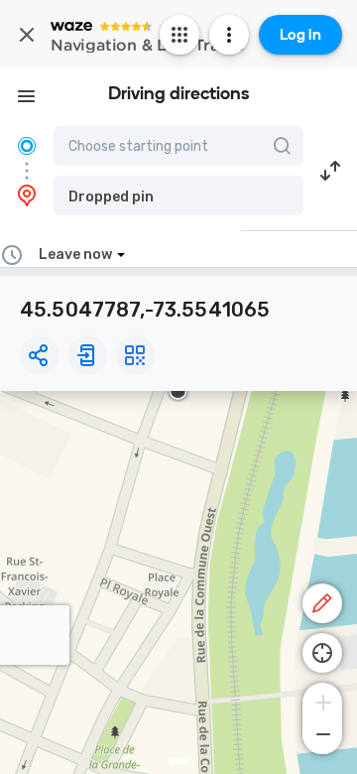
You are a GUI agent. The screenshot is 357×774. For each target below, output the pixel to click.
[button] (178, 195)
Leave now (75, 254)
